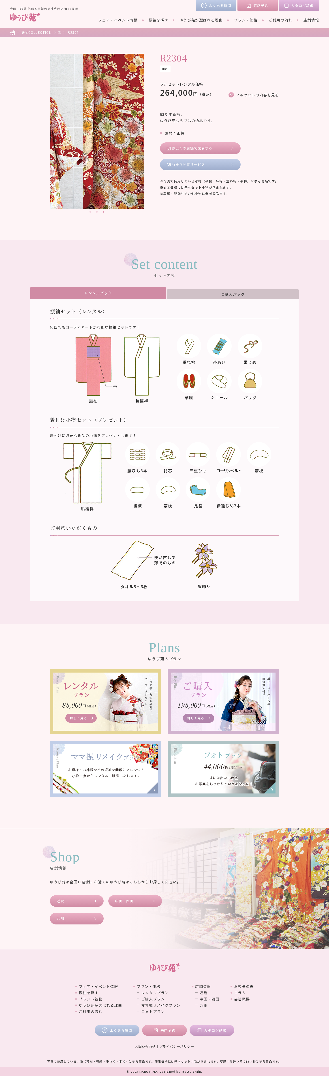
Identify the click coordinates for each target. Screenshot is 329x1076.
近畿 (60, 901)
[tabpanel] (97, 131)
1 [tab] (90, 212)
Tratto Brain (191, 1071)
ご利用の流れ (280, 20)
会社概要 (242, 999)
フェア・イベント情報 (118, 20)
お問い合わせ (145, 1046)
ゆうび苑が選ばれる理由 (201, 20)
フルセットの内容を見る (257, 94)
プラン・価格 (246, 20)
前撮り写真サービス (188, 164)
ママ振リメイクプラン (160, 1005)
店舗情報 (311, 20)
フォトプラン (153, 1011)
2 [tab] (97, 212)
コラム (240, 992)
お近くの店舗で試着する (192, 148)
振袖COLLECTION (36, 32)
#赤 (165, 68)
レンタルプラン (155, 992)
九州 (60, 918)
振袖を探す (158, 20)
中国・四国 (124, 901)
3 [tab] (103, 212)
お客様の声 (244, 986)
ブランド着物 (90, 999)
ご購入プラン (153, 999)
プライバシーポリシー (176, 1046)
